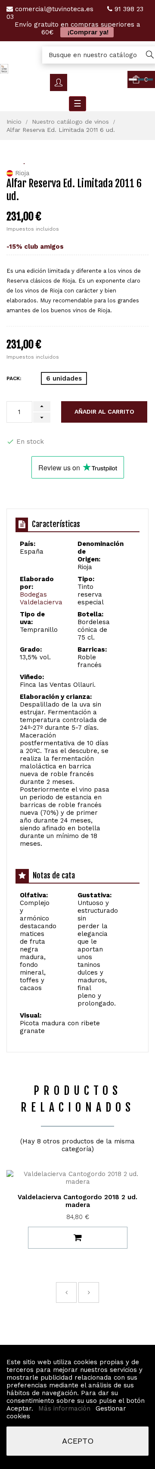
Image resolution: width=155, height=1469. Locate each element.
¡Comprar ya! (86, 32)
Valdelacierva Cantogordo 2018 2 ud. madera (77, 1201)
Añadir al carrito (104, 411)
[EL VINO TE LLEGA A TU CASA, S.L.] (4, 68)
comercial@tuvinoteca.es (54, 9)
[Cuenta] (58, 82)
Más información (65, 1408)
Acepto (77, 1440)
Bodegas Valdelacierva (41, 598)
